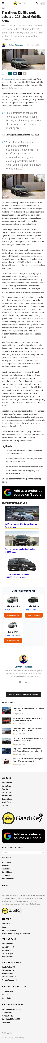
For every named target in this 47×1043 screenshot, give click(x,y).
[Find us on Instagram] (11, 1033)
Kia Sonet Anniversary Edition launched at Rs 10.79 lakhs (21, 550)
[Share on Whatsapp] (10, 73)
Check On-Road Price (13, 615)
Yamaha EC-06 (7, 991)
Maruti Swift (6, 950)
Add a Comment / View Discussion (23, 694)
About (4, 927)
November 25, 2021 (33, 45)
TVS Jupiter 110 (8, 970)
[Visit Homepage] (19, 3)
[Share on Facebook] (15, 73)
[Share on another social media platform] (24, 73)
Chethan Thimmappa (16, 45)
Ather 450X (6, 995)
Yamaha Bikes (7, 875)
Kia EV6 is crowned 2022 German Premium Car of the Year (21, 525)
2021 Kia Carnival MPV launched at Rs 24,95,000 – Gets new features (19, 575)
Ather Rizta (6, 998)
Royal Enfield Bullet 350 (11, 1019)
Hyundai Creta (7, 944)
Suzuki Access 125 (9, 977)
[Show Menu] (3, 3)
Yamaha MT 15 (7, 1016)
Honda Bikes (6, 866)
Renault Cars (7, 799)
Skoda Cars (6, 802)
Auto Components (9, 930)
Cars (8, 8)
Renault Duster (7, 957)
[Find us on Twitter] (5, 1033)
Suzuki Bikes (7, 872)
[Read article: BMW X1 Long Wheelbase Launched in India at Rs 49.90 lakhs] (6, 710)
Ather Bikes (6, 862)
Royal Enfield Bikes (9, 879)
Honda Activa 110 (8, 967)
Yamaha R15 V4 (7, 1013)
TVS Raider (6, 1022)
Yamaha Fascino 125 (9, 980)
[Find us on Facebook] (2, 1033)
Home (3, 8)
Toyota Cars (6, 792)
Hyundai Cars (7, 783)
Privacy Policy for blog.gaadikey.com (16, 933)
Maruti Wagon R (8, 947)
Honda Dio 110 (7, 973)
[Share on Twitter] (20, 73)
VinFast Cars (7, 796)
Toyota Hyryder (8, 953)
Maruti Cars (6, 786)
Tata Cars (5, 789)
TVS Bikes (6, 869)
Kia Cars (5, 805)
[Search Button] (37, 3)
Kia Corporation (8, 79)
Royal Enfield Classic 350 (11, 1009)
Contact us (6, 924)
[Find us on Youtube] (8, 1033)
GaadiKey (10, 1038)
